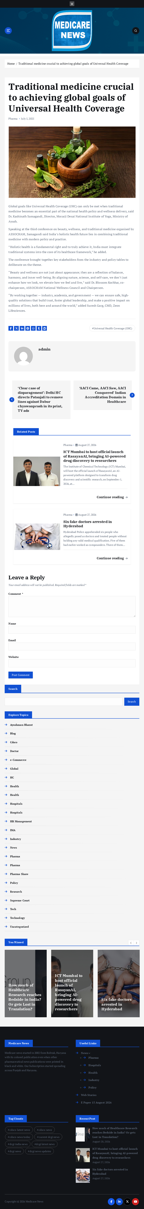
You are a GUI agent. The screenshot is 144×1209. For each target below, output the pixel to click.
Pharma (12, 118)
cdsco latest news (20, 1130)
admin (44, 349)
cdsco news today (20, 1137)
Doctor (14, 751)
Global (14, 768)
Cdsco (13, 742)
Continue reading (111, 497)
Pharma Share (19, 874)
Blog (13, 733)
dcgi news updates (40, 1151)
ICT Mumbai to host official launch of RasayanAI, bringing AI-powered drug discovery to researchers (115, 1153)
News (13, 847)
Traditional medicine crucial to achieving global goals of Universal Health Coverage (73, 63)
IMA (12, 830)
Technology (17, 918)
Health (14, 786)
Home (11, 63)
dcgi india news (19, 1144)
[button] (131, 943)
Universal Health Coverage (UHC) (113, 328)
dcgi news (15, 1151)
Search (12, 689)
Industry (15, 839)
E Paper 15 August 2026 (96, 1102)
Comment (15, 594)
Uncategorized (19, 926)
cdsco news (45, 1130)
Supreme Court (20, 900)
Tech (13, 909)
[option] (26, 983)
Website (13, 657)
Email (12, 640)
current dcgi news (49, 1137)
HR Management (21, 821)
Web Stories (88, 1095)
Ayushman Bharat (21, 725)
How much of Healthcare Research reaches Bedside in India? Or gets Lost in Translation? (114, 1133)
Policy (14, 883)
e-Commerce (18, 760)
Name (12, 623)
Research (16, 891)
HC (12, 777)
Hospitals (16, 803)
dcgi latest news (45, 1144)
